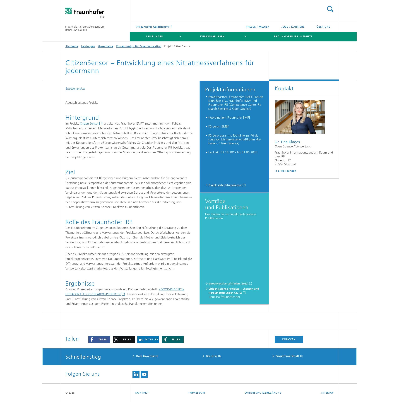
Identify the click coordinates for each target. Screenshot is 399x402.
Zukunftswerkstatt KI (289, 356)
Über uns (323, 26)
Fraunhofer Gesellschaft (153, 26)
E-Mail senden (287, 170)
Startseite (71, 46)
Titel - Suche (330, 9)
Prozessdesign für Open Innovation (138, 46)
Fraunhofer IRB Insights (293, 36)
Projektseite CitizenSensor (225, 185)
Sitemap (327, 392)
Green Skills (213, 356)
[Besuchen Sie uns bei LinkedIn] (135, 374)
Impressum (196, 392)
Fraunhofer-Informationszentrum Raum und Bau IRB (85, 28)
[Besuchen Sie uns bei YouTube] (144, 374)
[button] (99, 339)
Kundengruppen (212, 36)
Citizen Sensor (89, 123)
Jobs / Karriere (293, 26)
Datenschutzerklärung (263, 392)
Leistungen (154, 36)
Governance (105, 46)
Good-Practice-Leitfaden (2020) (229, 283)
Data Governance (147, 356)
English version (75, 88)
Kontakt (142, 392)
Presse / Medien (258, 26)
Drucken (289, 339)
